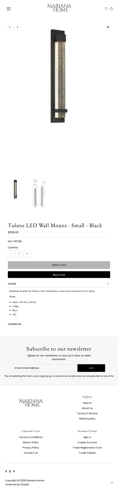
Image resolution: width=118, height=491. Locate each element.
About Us (87, 408)
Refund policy (87, 418)
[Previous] (9, 27)
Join (91, 368)
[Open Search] (106, 8)
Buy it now (59, 275)
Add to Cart (59, 265)
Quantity (13, 247)
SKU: (10, 241)
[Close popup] (112, 439)
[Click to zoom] (108, 27)
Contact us (14, 324)
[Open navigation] (18, 9)
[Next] (17, 27)
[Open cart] (111, 8)
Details (12, 283)
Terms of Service (87, 413)
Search (87, 403)
